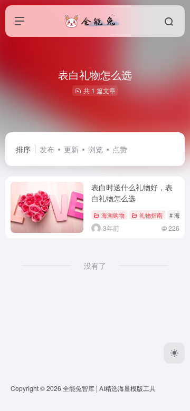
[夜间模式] (174, 353)
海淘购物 (113, 215)
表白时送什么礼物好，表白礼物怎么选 (132, 192)
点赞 (119, 149)
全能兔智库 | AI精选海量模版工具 (109, 388)
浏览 (95, 149)
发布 (47, 149)
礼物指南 (151, 215)
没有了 (95, 265)
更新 (71, 149)
